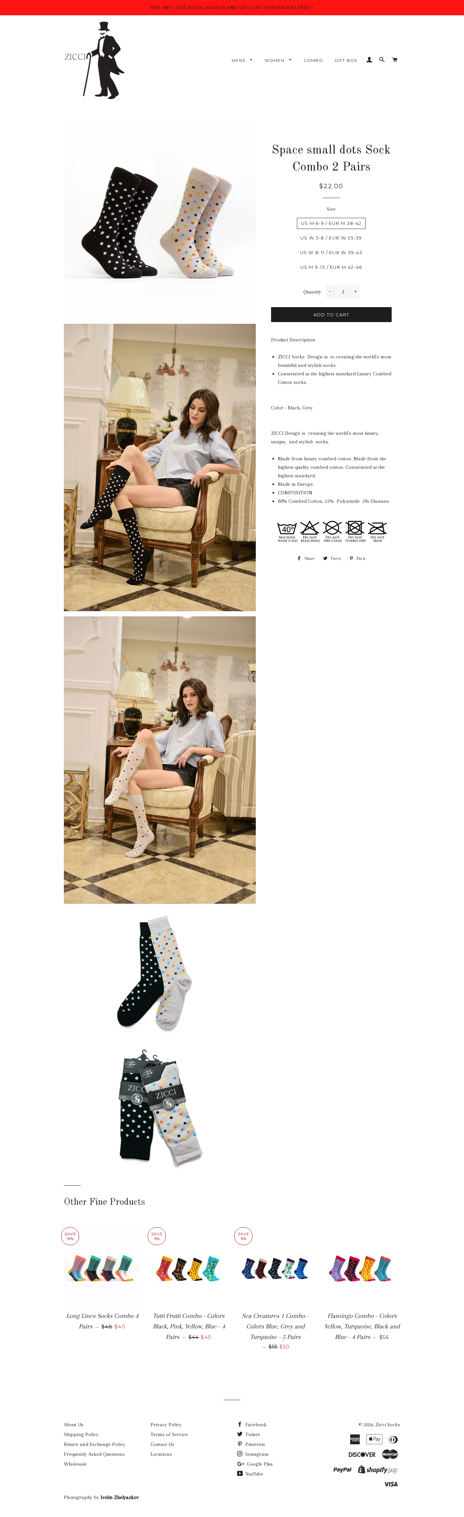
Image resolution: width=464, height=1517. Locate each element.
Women (275, 60)
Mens (239, 60)
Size (331, 209)
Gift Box (346, 60)
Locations (161, 1454)
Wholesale (75, 1464)
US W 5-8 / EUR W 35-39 (331, 238)
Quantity (312, 292)
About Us (74, 1425)
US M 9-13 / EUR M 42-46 (331, 267)
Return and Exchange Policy (94, 1444)
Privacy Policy (166, 1425)
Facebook (255, 1425)
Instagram (256, 1454)
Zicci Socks (387, 1425)
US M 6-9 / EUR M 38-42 (331, 223)
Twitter (252, 1434)
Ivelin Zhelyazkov (120, 1497)
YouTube (253, 1474)
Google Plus (259, 1464)
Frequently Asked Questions (94, 1454)
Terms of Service (169, 1434)
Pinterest (254, 1444)
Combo (313, 60)
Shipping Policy (81, 1434)
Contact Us (162, 1444)
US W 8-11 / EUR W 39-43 (331, 252)
